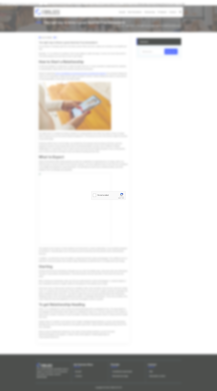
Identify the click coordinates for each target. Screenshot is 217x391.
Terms (122, 198)
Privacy (119, 198)
